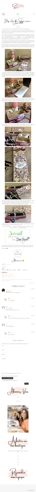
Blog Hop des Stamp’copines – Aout (9, 275)
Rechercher (26, 383)
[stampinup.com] (18, 419)
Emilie (17, 227)
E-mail (3, 349)
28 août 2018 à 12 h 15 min (9, 307)
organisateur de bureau (13, 279)
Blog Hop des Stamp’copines (7, 273)
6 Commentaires (32, 282)
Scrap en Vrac (23, 17)
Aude (4, 35)
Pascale (12, 226)
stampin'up (7, 280)
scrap (21, 279)
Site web (3, 354)
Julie (6, 289)
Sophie (13, 36)
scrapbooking (25, 279)
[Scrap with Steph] (18, 6)
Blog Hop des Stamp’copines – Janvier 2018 (10, 276)
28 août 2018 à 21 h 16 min (11, 299)
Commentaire (4, 358)
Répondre (32, 288)
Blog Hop (11, 17)
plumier (18, 279)
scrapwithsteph (30, 279)
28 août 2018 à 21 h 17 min (11, 333)
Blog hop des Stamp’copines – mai (8, 274)
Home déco (19, 17)
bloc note (3, 279)
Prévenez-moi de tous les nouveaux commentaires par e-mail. (11, 373)
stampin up (3, 280)
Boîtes (15, 17)
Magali (16, 36)
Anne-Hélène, (23, 36)
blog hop (7, 279)
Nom (3, 345)
